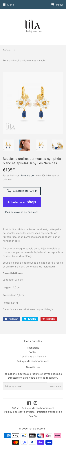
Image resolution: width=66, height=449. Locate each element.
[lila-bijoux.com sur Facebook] (29, 403)
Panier (59, 4)
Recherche (33, 347)
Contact (33, 352)
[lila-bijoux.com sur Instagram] (35, 403)
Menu (10, 4)
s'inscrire (55, 386)
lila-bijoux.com (36, 428)
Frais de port (28, 175)
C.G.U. (33, 415)
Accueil (7, 49)
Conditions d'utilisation (33, 356)
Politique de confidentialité (19, 411)
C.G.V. (15, 408)
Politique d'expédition (49, 411)
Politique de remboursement (33, 361)
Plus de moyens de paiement (21, 211)
